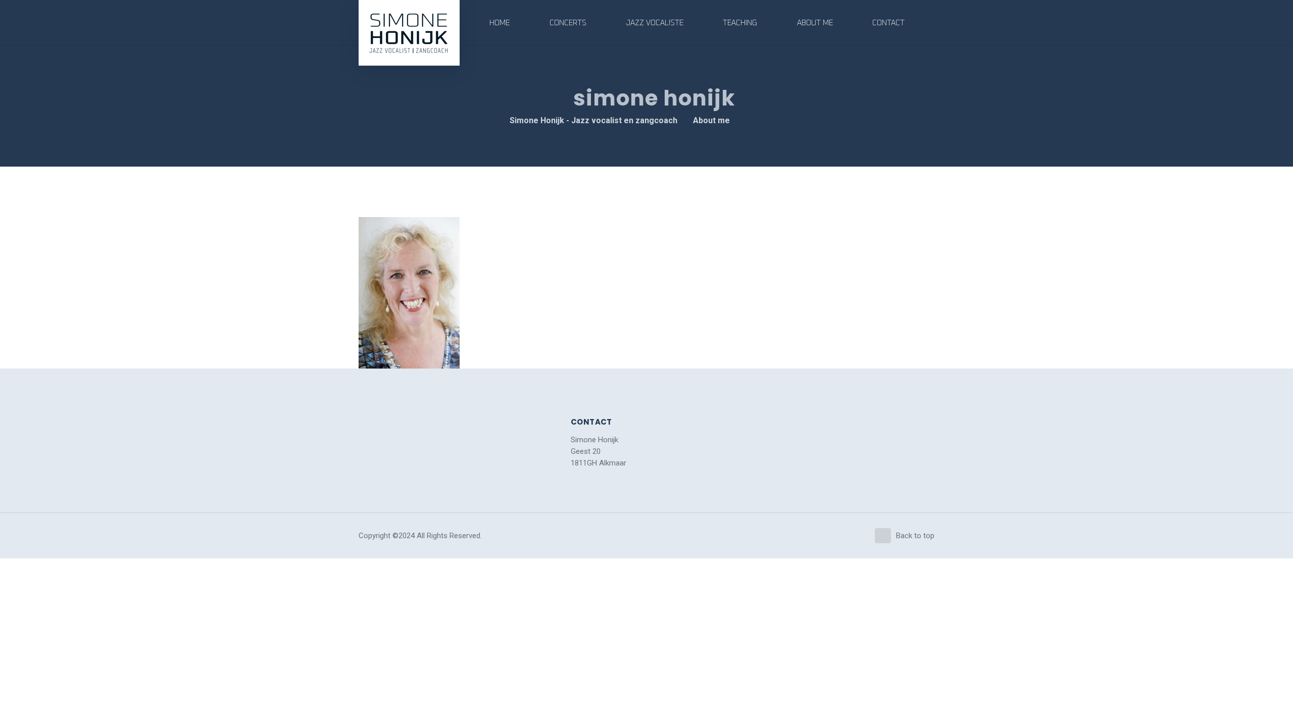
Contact (888, 23)
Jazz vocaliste (654, 23)
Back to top (915, 535)
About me (815, 23)
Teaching (740, 23)
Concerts (568, 23)
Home (499, 23)
